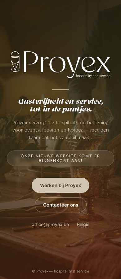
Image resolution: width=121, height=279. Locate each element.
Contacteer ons (60, 205)
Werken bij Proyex (60, 185)
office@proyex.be (50, 224)
